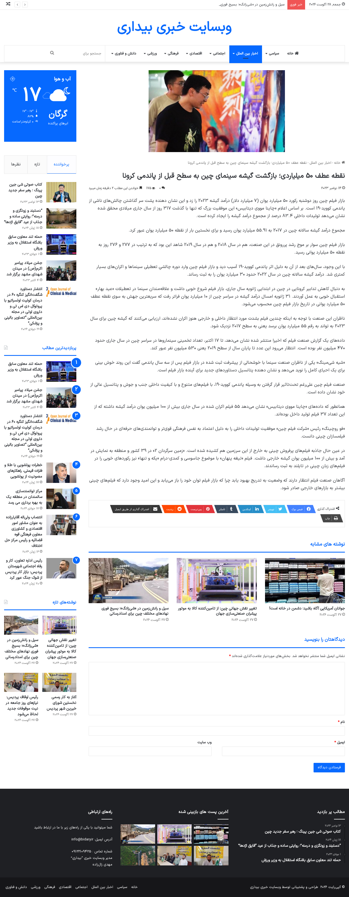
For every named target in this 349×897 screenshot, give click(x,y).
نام (341, 722)
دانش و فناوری (125, 53)
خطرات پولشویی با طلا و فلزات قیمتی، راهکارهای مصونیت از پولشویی (23, 470)
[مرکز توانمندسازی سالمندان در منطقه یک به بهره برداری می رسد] (61, 499)
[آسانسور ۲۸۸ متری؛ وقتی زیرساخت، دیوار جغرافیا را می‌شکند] (138, 855)
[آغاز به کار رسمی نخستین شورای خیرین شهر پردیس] (59, 682)
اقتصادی (195, 53)
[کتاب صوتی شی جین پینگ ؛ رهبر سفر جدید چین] (61, 192)
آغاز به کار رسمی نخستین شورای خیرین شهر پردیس (61, 702)
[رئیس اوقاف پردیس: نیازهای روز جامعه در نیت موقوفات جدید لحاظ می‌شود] (21, 682)
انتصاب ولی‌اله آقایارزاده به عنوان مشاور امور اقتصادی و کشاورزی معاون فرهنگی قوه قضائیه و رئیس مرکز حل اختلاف (23, 531)
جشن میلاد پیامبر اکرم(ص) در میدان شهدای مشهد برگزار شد (24, 268)
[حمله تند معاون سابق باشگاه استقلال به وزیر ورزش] (61, 244)
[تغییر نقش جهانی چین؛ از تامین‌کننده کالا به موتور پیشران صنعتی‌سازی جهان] (217, 580)
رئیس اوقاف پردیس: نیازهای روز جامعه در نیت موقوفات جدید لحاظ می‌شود (22, 705)
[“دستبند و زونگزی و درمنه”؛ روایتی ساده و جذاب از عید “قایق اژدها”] (61, 218)
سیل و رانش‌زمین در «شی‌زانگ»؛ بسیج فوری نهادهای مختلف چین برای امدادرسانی (224, 4)
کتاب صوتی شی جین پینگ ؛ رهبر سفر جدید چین (25, 190)
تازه (37, 164)
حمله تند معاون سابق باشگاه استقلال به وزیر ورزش (25, 242)
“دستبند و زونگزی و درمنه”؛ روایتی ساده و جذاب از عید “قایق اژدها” (23, 216)
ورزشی (152, 53)
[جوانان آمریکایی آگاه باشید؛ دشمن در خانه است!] (305, 580)
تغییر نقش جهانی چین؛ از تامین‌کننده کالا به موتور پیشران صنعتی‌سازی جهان (217, 611)
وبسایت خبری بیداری (265, 887)
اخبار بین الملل (247, 53)
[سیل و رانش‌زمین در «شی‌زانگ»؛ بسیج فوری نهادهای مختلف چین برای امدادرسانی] (129, 580)
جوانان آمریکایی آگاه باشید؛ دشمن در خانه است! (307, 608)
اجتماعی (219, 53)
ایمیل (339, 742)
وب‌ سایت (204, 742)
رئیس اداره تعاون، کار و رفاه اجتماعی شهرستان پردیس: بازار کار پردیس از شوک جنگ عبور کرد (23, 569)
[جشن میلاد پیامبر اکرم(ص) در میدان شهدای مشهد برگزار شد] (61, 270)
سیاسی (274, 53)
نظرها (16, 164)
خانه (291, 53)
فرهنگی (173, 53)
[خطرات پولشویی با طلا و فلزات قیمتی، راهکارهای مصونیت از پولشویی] (61, 473)
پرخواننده (61, 164)
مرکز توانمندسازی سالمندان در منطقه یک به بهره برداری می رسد (24, 496)
